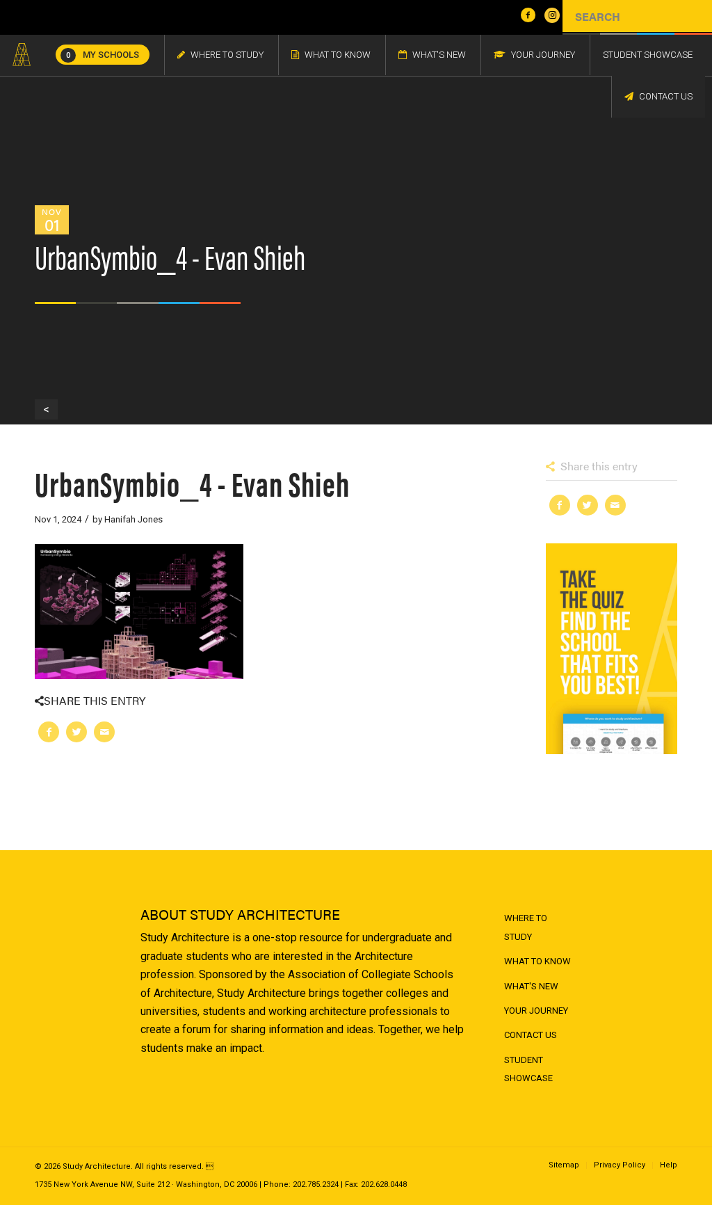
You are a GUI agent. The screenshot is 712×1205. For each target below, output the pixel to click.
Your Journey (536, 1010)
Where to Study (525, 927)
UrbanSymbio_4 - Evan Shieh (192, 482)
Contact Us (530, 1035)
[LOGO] (21, 55)
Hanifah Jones (133, 519)
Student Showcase (528, 1069)
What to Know (537, 961)
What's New (531, 986)
